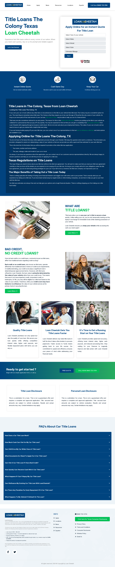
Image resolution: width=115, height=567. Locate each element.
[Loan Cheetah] (14, 5)
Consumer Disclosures (83, 530)
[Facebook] (8, 552)
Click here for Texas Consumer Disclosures (92, 519)
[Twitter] (14, 552)
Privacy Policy (81, 524)
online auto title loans (67, 120)
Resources (58, 5)
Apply (38, 5)
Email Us (79, 536)
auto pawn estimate (93, 123)
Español (81, 5)
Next (68, 56)
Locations (70, 5)
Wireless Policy (81, 533)
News (47, 5)
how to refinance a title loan (85, 130)
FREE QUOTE (66, 370)
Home (28, 5)
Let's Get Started (13, 47)
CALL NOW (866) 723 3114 (87, 370)
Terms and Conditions (83, 527)
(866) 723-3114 (82, 514)
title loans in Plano (51, 117)
